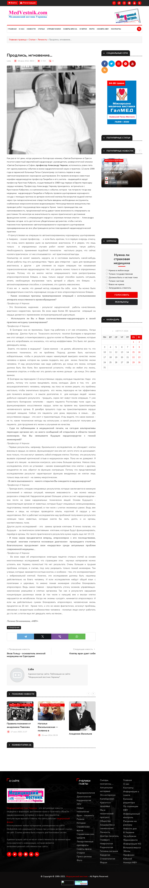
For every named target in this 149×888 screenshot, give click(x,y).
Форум (103, 862)
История (81, 823)
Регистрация (29, 2)
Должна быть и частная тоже (123, 278)
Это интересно (108, 795)
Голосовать (122, 295)
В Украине (128, 832)
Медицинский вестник (77, 876)
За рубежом (129, 836)
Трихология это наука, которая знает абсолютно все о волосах (121, 169)
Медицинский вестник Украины (22, 808)
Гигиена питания (109, 851)
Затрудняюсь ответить (120, 288)
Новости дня (130, 828)
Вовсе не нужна (116, 284)
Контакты (116, 29)
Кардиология (84, 800)
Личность (76, 705)
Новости (31, 29)
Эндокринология (86, 792)
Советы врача (70, 29)
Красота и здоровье (114, 161)
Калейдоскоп (107, 798)
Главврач (105, 839)
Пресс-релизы (84, 856)
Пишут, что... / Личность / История (21, 705)
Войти (13, 2)
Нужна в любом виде (119, 271)
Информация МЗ (132, 843)
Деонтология (84, 796)
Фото (92, 29)
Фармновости (130, 840)
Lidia (9, 61)
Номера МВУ (103, 29)
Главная (12, 29)
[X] (42, 636)
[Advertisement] (121, 213)
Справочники (54, 29)
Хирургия (105, 855)
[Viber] (59, 636)
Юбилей (127, 858)
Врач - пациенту (85, 815)
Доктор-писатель (109, 836)
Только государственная (121, 274)
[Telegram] (25, 636)
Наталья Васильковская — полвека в (48, 727)
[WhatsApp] (77, 636)
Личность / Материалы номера (51, 705)
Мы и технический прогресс (106, 814)
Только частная (116, 281)
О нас (21, 29)
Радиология (106, 847)
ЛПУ (79, 804)
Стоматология (107, 858)
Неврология (106, 843)
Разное (80, 819)
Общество (105, 821)
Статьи (41, 29)
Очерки (83, 29)
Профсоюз (128, 855)
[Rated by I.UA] (67, 882)
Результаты (121, 302)
